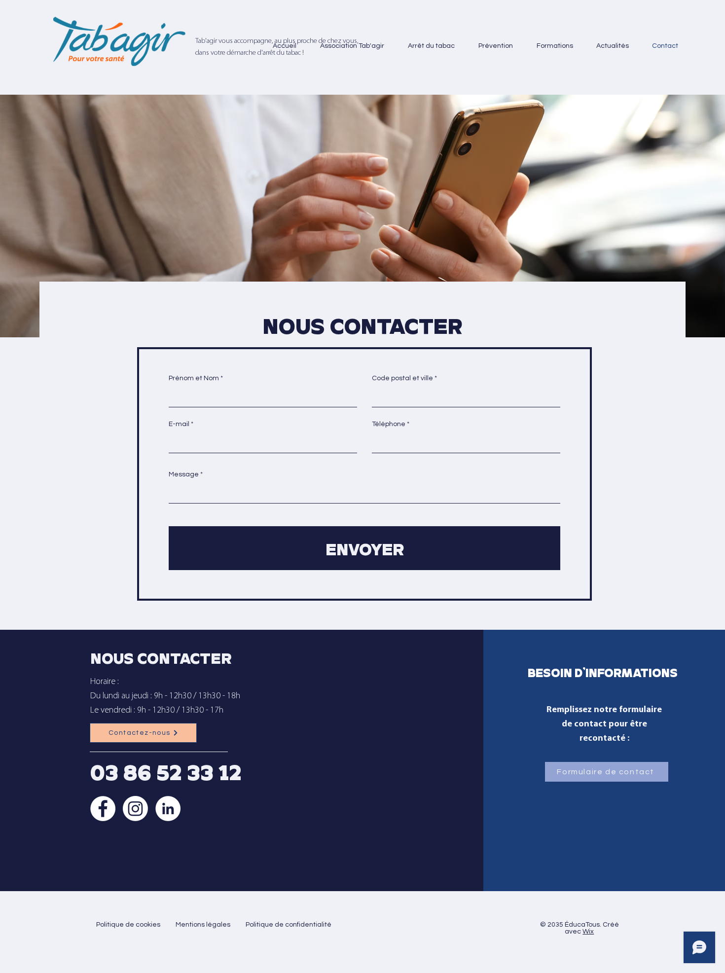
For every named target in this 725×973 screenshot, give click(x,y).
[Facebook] (102, 808)
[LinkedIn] (168, 808)
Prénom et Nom (194, 378)
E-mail (179, 424)
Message (184, 474)
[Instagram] (135, 808)
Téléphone (388, 424)
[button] (348, 46)
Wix (588, 931)
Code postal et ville (402, 378)
